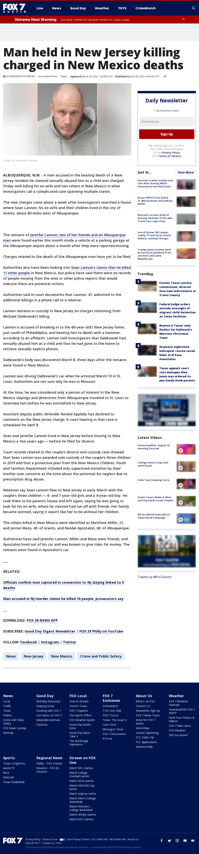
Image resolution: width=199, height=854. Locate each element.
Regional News (49, 757)
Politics (7, 715)
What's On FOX (145, 701)
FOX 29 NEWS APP (42, 620)
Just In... (144, 172)
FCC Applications (146, 742)
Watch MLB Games (81, 781)
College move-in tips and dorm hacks (153, 464)
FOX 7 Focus (111, 715)
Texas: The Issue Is (115, 720)
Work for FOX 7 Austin (145, 721)
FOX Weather (177, 730)
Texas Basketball (13, 782)
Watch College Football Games (79, 774)
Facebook (28, 642)
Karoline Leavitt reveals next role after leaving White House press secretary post (155, 183)
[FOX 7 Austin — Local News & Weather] (16, 8)
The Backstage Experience (78, 742)
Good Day (44, 695)
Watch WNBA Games (82, 814)
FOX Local (78, 695)
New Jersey (33, 656)
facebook (162, 841)
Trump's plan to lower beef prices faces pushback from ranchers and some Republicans (154, 254)
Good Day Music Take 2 (79, 734)
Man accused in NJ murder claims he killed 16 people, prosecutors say (63, 598)
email (193, 841)
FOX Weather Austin (82, 720)
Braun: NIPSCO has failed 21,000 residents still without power (155, 200)
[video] (186, 449)
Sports (9, 757)
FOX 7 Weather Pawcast (178, 703)
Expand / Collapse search (193, 8)
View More (185, 172)
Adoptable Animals (48, 720)
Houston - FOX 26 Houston (47, 769)
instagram (177, 841)
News (64, 76)
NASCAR (8, 777)
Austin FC (9, 768)
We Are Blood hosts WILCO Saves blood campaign (154, 516)
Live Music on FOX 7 (49, 715)
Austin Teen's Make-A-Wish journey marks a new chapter (156, 498)
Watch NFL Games (81, 768)
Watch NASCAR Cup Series (81, 787)
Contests (42, 724)
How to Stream (79, 701)
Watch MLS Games (81, 819)
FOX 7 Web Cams (180, 726)
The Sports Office (80, 715)
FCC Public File (145, 737)
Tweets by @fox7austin (155, 577)
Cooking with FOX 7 (48, 710)
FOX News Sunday (14, 728)
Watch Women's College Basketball (81, 808)
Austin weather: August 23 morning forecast (154, 446)
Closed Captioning (147, 733)
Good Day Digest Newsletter (50, 631)
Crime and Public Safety (100, 656)
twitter (169, 841)
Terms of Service (169, 156)
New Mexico (61, 656)
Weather (176, 695)
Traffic (7, 706)
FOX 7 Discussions (114, 734)
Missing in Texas (113, 729)
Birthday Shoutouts (48, 701)
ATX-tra (107, 738)
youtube (185, 841)
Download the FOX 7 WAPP (182, 711)
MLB (6, 772)
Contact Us (143, 706)
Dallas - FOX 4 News (49, 763)
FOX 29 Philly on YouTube (101, 631)
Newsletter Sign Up (148, 710)
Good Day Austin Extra (80, 726)
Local (6, 701)
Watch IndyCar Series (82, 793)
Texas (7, 710)
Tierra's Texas (78, 706)
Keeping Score (45, 706)
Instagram (50, 642)
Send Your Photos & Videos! (182, 719)
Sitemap (8, 733)
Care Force (109, 724)
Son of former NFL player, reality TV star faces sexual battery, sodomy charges (154, 235)
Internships (143, 728)
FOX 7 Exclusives (111, 698)
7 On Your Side (112, 710)
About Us (144, 695)
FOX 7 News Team (148, 715)
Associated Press (47, 76)
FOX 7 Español (78, 710)
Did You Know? (178, 735)
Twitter (69, 642)
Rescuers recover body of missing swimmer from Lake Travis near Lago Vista (155, 218)
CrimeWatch (110, 706)
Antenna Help (144, 747)
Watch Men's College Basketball (82, 800)
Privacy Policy (171, 152)
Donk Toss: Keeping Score (153, 480)
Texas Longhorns (14, 763)
